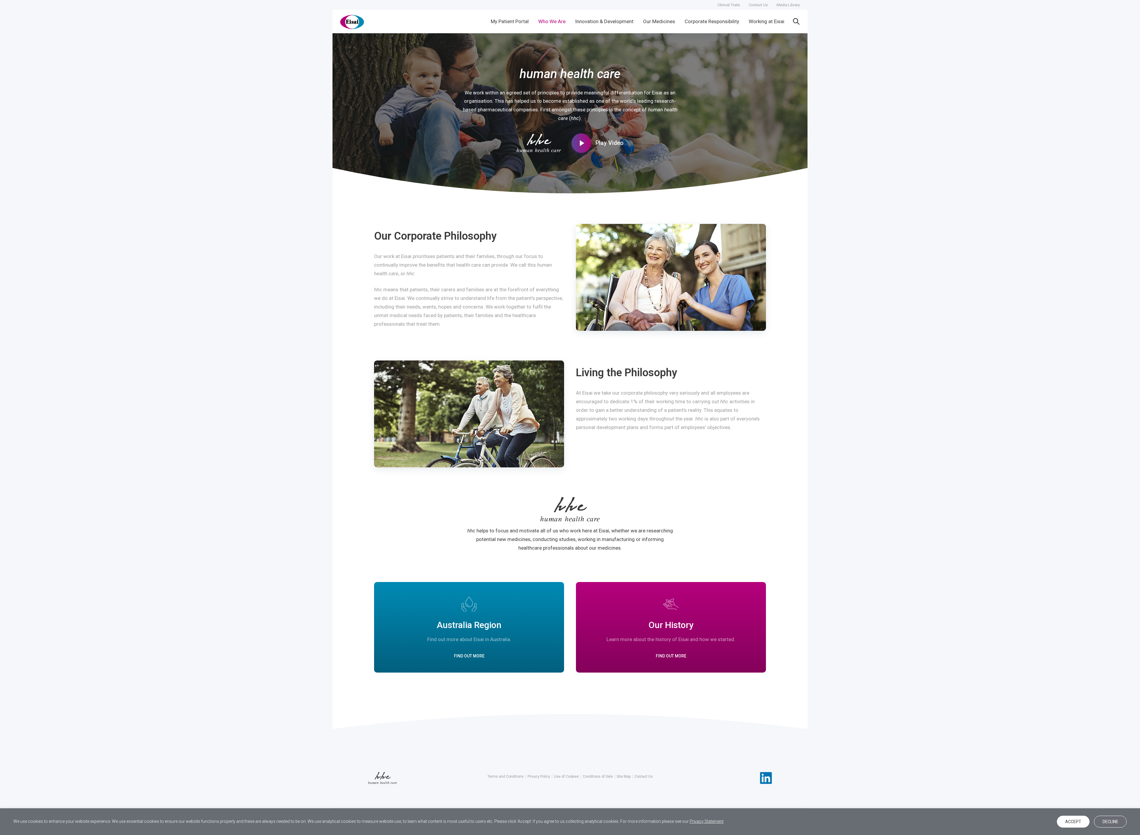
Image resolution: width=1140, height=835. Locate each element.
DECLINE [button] (1110, 821)
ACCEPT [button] (1073, 821)
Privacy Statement (706, 821)
